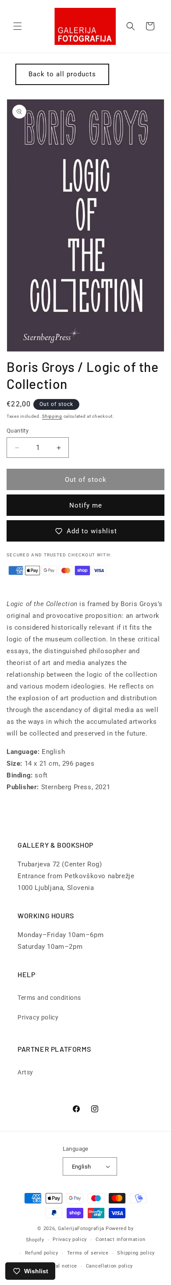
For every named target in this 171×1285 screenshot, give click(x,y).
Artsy (25, 1072)
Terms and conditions (49, 997)
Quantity (17, 430)
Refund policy (41, 1253)
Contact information (120, 1239)
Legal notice (62, 1266)
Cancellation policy (109, 1266)
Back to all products (62, 74)
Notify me (85, 505)
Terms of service (88, 1253)
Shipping (52, 416)
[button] (17, 26)
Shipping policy (136, 1253)
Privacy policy (38, 1017)
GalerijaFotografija (81, 1228)
